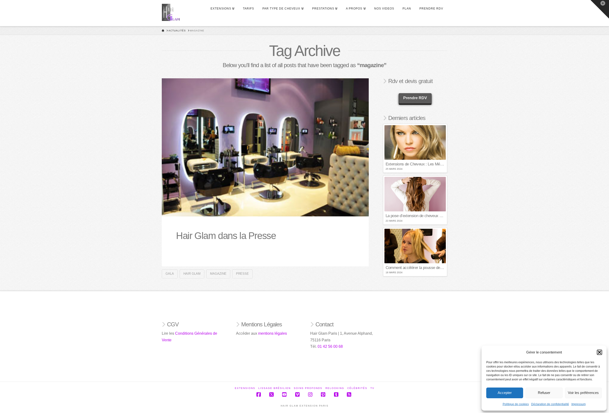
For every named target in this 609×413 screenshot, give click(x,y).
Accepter (505, 393)
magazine (218, 273)
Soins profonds (308, 388)
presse (242, 273)
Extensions (245, 388)
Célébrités (357, 388)
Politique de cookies (516, 404)
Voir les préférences (583, 393)
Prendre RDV (415, 98)
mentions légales (272, 333)
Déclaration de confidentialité (550, 404)
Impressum (578, 404)
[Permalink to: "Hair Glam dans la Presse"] (265, 147)
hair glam (192, 273)
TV (372, 388)
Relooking (334, 388)
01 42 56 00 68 (330, 346)
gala (170, 273)
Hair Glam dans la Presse (226, 235)
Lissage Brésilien (274, 388)
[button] (599, 352)
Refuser (544, 393)
